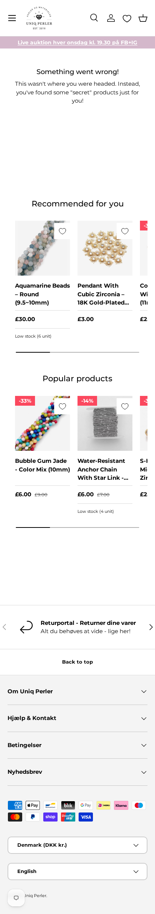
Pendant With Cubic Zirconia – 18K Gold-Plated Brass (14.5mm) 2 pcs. (102, 302)
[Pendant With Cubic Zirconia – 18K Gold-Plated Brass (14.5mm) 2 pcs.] (105, 248)
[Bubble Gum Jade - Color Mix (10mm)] (42, 423)
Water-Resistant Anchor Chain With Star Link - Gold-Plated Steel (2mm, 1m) (103, 477)
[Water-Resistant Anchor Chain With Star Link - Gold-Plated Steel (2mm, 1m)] (105, 423)
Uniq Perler (34, 895)
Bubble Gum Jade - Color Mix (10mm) (42, 465)
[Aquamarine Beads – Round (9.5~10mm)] (42, 248)
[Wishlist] (127, 18)
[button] (143, 18)
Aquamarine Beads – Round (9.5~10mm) (42, 294)
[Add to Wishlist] (62, 231)
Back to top (77, 662)
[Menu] (12, 18)
